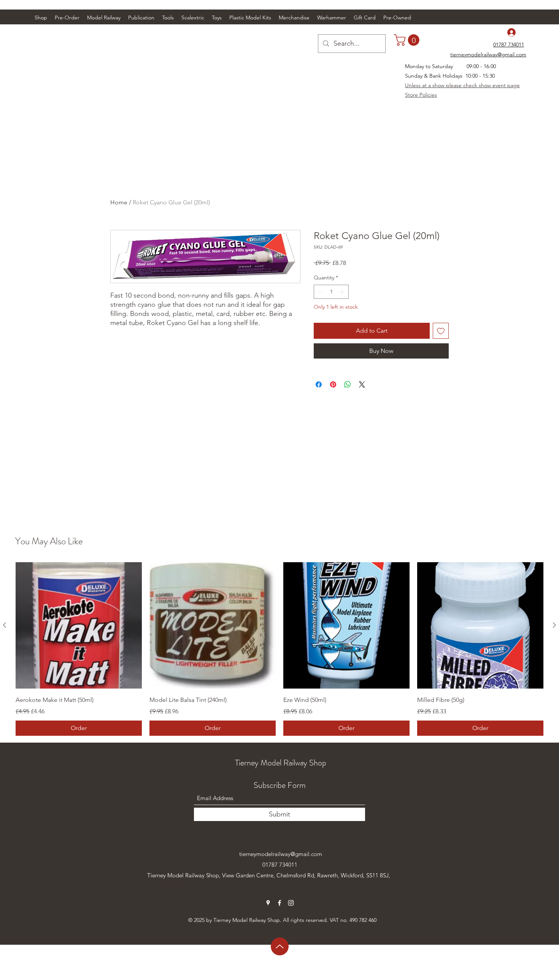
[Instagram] (291, 903)
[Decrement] (319, 291)
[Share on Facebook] (318, 384)
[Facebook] (279, 903)
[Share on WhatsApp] (347, 384)
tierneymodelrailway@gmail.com (280, 854)
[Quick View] (79, 625)
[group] (279, 649)
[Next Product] (554, 625)
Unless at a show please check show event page (462, 85)
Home (118, 202)
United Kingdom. (168, 886)
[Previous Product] (4, 625)
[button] (103, 17)
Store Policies (421, 94)
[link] (408, 40)
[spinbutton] (331, 291)
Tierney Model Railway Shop (280, 762)
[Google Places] (268, 903)
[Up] (280, 946)
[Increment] (343, 291)
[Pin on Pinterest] (333, 384)
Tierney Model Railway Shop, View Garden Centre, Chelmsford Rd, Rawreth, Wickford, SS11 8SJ (268, 875)
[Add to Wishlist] (441, 331)
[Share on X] (362, 384)
